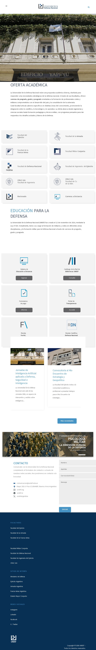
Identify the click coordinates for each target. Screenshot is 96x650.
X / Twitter (14, 624)
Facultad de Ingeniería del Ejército (22, 558)
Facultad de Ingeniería (26, 181)
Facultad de (30, 166)
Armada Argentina (16, 586)
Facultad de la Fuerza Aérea (19, 538)
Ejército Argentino (16, 582)
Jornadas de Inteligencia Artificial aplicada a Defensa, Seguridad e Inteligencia (26, 377)
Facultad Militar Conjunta (19, 548)
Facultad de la (74, 136)
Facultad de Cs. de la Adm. (71, 181)
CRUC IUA (13, 563)
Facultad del (22, 136)
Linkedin (13, 615)
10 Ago (39, 350)
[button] (6, 380)
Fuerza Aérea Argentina (18, 591)
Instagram (13, 610)
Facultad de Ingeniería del (79, 166)
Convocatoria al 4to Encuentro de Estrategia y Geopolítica (62, 375)
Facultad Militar (75, 151)
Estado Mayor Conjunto (18, 596)
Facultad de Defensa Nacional (20, 553)
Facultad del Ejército (17, 528)
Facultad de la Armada (18, 533)
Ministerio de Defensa (17, 577)
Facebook (13, 620)
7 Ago (77, 350)
